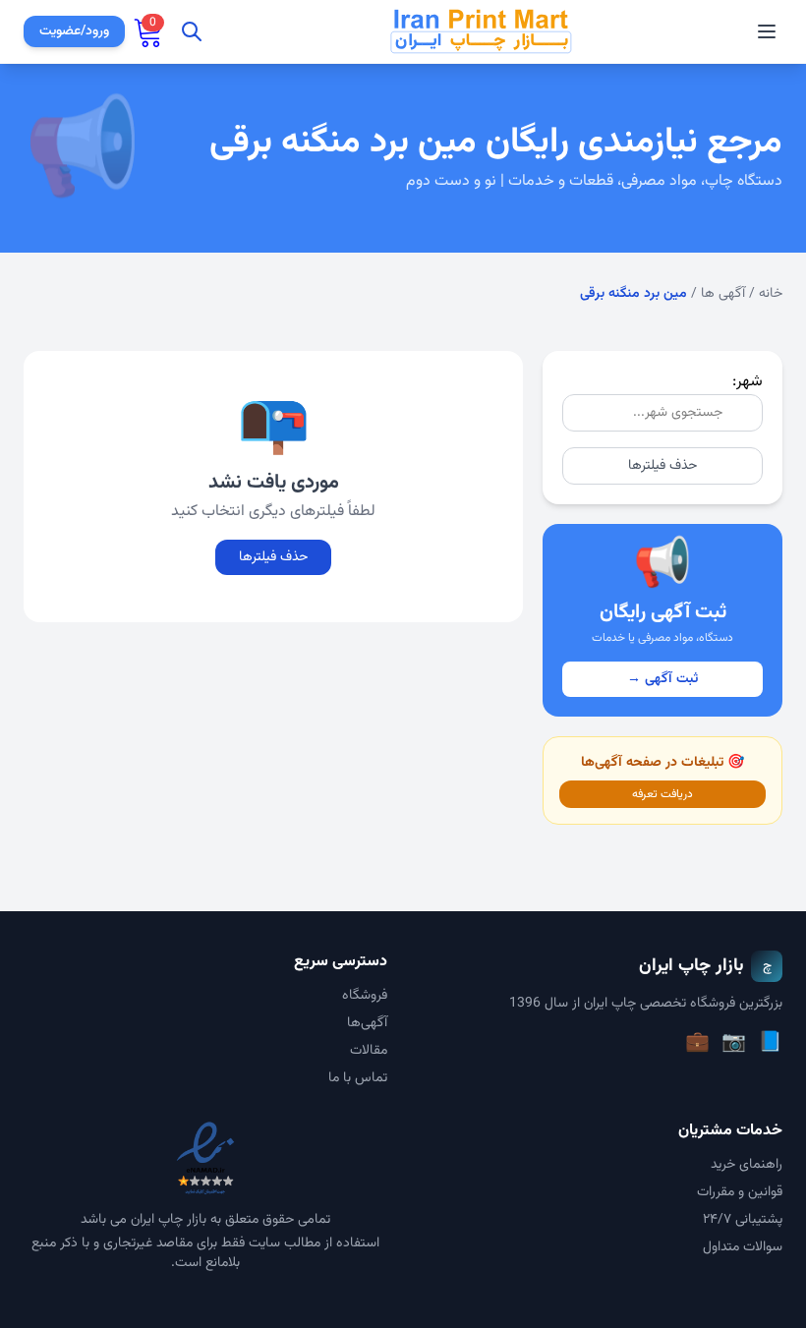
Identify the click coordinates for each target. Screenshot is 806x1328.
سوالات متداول (742, 1247)
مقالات (368, 1051)
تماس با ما (357, 1078)
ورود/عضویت (74, 31)
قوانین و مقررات (739, 1192)
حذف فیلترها (662, 466)
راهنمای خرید (746, 1165)
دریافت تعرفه (662, 794)
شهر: (747, 382)
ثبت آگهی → (662, 679)
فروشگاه (364, 996)
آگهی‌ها (367, 1023)
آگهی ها (723, 294)
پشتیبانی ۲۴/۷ (742, 1220)
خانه (770, 294)
